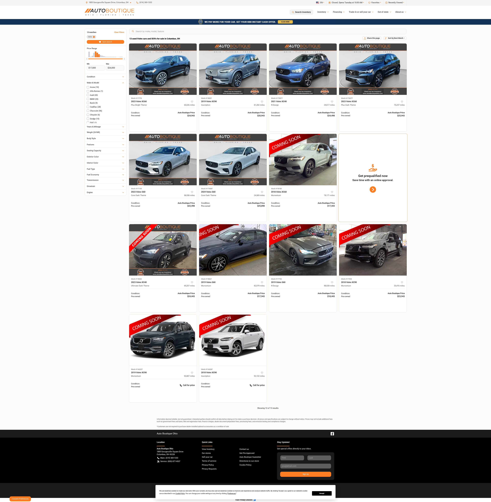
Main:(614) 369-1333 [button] (169, 458)
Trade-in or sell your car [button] (360, 12)
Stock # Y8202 (136, 279)
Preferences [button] (232, 493)
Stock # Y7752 (276, 279)
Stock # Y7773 (136, 98)
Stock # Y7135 (136, 189)
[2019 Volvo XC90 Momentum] (163, 340)
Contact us (244, 449)
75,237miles (399, 105)
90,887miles (189, 376)
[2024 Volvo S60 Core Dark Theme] (233, 159)
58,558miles (189, 195)
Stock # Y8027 (206, 98)
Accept (321, 493)
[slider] (86, 58)
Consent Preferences (20, 499)
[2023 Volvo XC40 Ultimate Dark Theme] (163, 250)
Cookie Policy (245, 465)
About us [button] (399, 12)
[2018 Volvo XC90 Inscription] (233, 340)
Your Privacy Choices (244, 500)
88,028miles (329, 286)
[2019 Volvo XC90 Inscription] (233, 69)
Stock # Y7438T (207, 189)
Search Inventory (303, 12)
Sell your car (207, 457)
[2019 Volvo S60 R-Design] (303, 250)
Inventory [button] (321, 12)
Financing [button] (337, 12)
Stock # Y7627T (347, 98)
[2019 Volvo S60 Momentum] (233, 250)
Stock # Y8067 (206, 279)
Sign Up (306, 474)
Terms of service (209, 461)
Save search (107, 42)
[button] (109, 2)
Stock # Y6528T (207, 369)
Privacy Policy (208, 465)
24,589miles (259, 195)
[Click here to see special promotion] (245, 22)
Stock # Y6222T (137, 369)
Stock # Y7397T (277, 98)
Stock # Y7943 (346, 279)
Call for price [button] (189, 385)
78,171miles (329, 195)
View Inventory (208, 449)
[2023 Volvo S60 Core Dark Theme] (163, 159)
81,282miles (259, 105)
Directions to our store (249, 461)
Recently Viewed (395, 2)
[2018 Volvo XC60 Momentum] (303, 159)
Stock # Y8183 (276, 189)
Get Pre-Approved (246, 453)
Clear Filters (119, 32)
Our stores (206, 453)
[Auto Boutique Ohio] (109, 12)
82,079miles (259, 286)
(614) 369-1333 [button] (145, 2)
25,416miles (399, 286)
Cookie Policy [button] (180, 493)
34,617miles (329, 105)
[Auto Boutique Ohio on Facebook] (331, 433)
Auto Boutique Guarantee (250, 457)
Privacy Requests (209, 469)
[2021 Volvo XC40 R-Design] (303, 69)
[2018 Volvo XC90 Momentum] (373, 250)
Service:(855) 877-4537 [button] (170, 461)
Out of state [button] (383, 12)
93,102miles (259, 376)
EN (321, 2)
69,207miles (189, 286)
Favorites (375, 2)
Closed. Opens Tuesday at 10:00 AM (347, 2)
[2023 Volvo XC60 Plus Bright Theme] (163, 69)
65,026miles (189, 105)
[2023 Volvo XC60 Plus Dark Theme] (373, 69)
